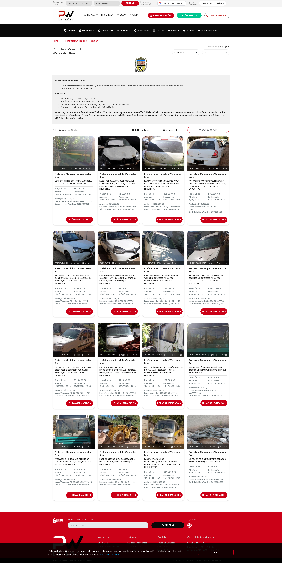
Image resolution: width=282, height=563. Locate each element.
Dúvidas (134, 15)
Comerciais (125, 30)
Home (55, 41)
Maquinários (143, 30)
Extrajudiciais (88, 30)
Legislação (107, 15)
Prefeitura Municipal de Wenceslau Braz (82, 41)
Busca (217, 16)
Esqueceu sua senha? (145, 3)
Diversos (190, 30)
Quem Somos (91, 15)
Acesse (58, 3)
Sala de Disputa (209, 130)
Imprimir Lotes (172, 130)
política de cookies (109, 554)
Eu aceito (216, 552)
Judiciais (71, 30)
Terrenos (160, 30)
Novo (193, 3)
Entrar (130, 3)
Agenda (162, 15)
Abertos (189, 15)
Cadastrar (168, 525)
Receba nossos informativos (80, 519)
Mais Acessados (209, 30)
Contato (121, 15)
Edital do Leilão (142, 130)
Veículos (175, 30)
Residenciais (107, 30)
